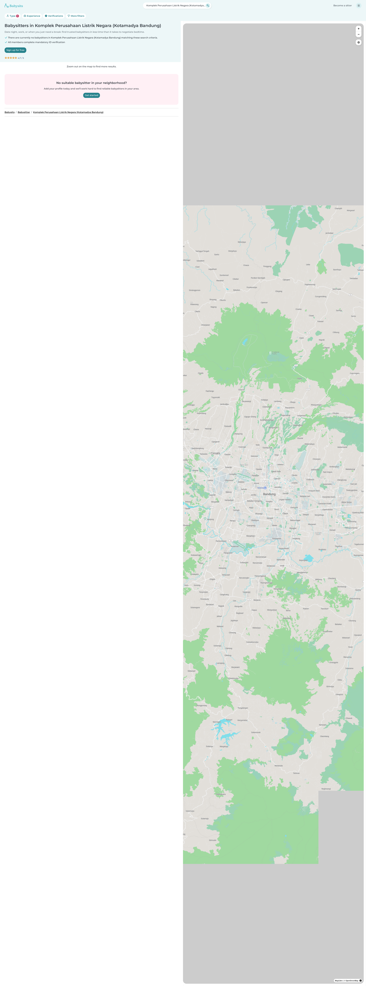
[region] (273, 503)
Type (13, 16)
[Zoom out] (358, 34)
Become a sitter (342, 5)
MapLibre (339, 980)
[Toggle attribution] (360, 980)
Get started (91, 95)
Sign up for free (15, 50)
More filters (77, 16)
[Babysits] (14, 5)
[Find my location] (358, 42)
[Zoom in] (358, 28)
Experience (33, 16)
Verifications (55, 16)
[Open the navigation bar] (358, 5)
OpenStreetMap (352, 980)
